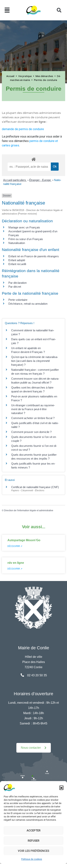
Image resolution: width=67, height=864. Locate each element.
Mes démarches (44, 76)
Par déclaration (17, 282)
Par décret (14, 286)
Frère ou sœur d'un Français (25, 239)
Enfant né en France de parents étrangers (33, 256)
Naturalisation (16, 243)
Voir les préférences (33, 851)
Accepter (34, 830)
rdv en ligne (15, 562)
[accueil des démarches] (33, 159)
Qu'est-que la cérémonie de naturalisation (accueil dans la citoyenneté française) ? (34, 360)
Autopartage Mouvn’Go (23, 540)
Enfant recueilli (17, 264)
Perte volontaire (17, 299)
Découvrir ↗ (14, 546)
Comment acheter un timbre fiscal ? (33, 418)
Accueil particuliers (15, 180)
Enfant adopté (16, 260)
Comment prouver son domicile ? (31, 431)
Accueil (10, 76)
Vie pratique (25, 76)
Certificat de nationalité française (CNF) (35, 487)
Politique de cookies (31, 859)
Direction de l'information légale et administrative (28, 510)
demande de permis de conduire (23, 129)
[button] (61, 787)
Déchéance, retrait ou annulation (27, 303)
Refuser (33, 840)
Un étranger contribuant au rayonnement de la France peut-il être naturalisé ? (33, 409)
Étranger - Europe (40, 180)
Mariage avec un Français (24, 227)
